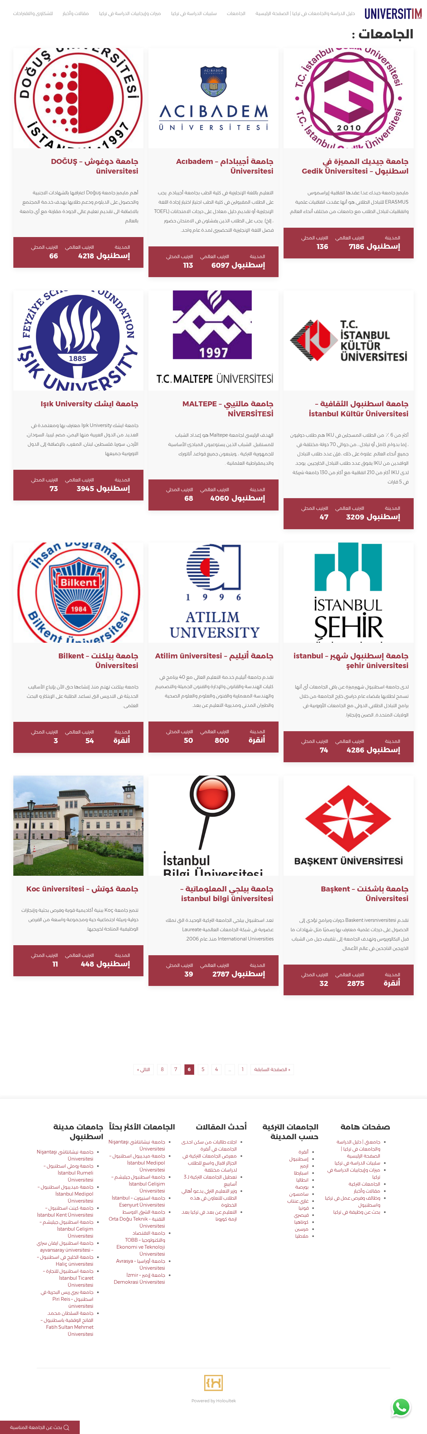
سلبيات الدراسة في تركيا (194, 13)
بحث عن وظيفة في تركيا (356, 1212)
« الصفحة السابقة (272, 1069)
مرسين (302, 1229)
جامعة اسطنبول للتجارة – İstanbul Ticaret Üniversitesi (68, 1278)
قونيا (304, 1208)
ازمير (304, 1166)
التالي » (143, 1069)
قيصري (301, 1215)
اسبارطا (301, 1173)
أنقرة (304, 1152)
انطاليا (302, 1180)
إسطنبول (299, 1159)
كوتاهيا (301, 1222)
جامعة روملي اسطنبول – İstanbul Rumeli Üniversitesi (68, 1173)
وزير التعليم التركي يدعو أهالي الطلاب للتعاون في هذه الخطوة (209, 1198)
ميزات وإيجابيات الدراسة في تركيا (130, 13)
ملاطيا (302, 1236)
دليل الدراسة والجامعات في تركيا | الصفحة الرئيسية (305, 13)
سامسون (299, 1194)
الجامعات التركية (364, 1184)
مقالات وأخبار (76, 13)
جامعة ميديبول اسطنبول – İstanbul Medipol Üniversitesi (137, 1163)
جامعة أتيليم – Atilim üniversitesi (214, 656)
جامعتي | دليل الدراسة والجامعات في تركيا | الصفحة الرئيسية (358, 1149)
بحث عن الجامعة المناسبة (36, 1427)
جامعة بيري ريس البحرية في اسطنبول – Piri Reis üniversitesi (67, 1299)
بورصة (302, 1187)
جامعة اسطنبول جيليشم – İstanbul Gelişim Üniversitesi (138, 1184)
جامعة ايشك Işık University (89, 404)
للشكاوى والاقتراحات (33, 13)
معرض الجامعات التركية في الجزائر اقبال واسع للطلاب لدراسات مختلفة (209, 1163)
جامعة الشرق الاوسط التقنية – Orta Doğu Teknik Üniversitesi (137, 1219)
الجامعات (236, 13)
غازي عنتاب (298, 1201)
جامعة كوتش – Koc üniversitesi (82, 889)
